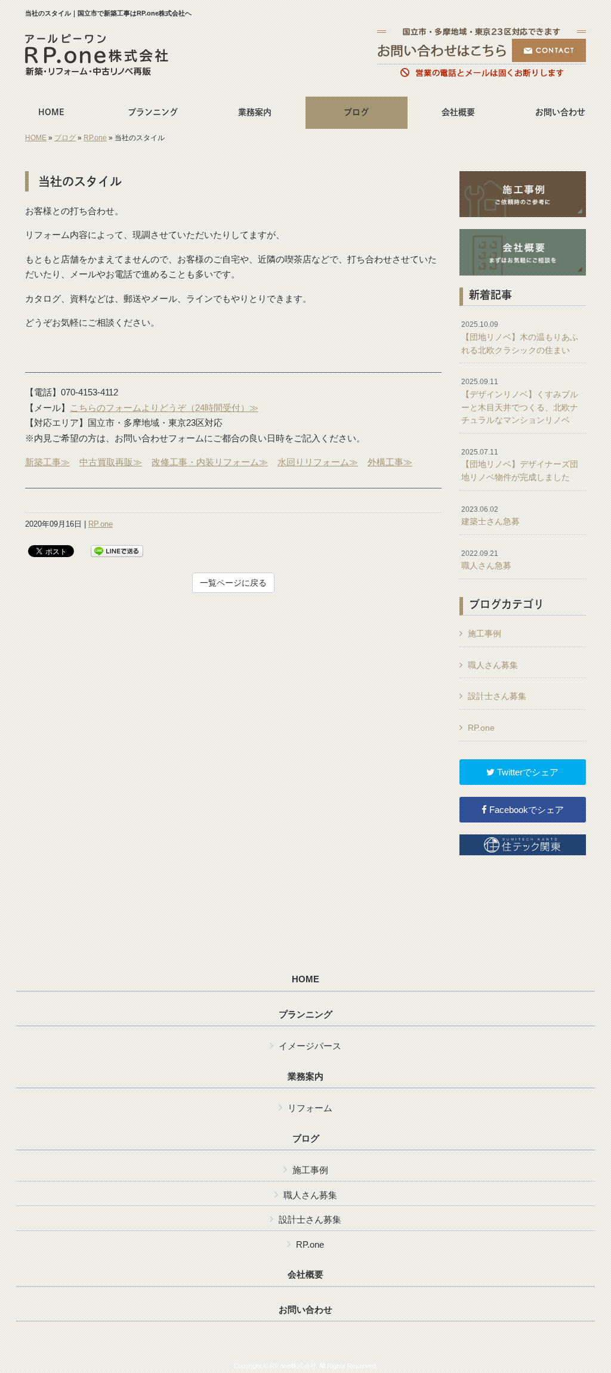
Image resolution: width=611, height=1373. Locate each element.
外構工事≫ (390, 462)
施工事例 (484, 633)
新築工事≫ (47, 462)
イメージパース (310, 1046)
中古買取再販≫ (110, 462)
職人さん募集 (493, 665)
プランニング (305, 1014)
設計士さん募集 (497, 696)
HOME (36, 138)
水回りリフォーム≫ (317, 462)
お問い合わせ (305, 1310)
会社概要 (305, 1274)
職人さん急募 (486, 560)
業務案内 (305, 1076)
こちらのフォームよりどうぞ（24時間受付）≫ (164, 408)
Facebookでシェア (525, 810)
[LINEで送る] (117, 550)
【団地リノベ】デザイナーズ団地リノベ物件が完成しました (519, 465)
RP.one (95, 138)
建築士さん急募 (490, 516)
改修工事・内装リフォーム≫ (210, 462)
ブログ (65, 138)
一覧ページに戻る (233, 582)
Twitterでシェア (526, 772)
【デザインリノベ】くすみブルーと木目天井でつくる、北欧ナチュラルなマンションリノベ (519, 401)
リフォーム (310, 1108)
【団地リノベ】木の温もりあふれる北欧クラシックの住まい (519, 337)
